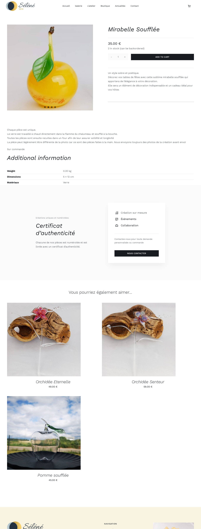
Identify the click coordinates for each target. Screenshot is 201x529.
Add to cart (162, 57)
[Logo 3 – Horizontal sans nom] (20, 2)
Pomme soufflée (53, 475)
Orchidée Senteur (148, 381)
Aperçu (53, 340)
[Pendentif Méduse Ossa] (173, 524)
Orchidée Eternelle (53, 381)
